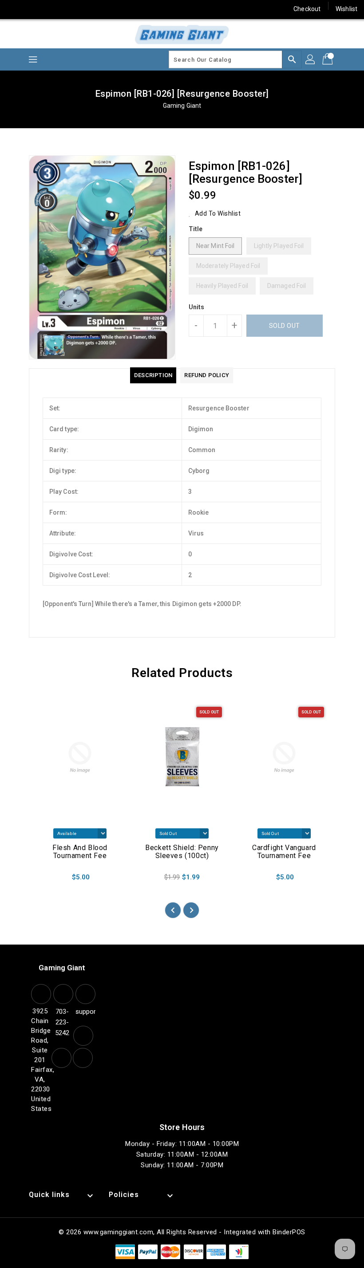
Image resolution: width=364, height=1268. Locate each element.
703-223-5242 (62, 1022)
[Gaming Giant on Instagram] (64, 9)
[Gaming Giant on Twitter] (31, 9)
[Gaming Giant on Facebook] (14, 9)
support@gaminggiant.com (84, 1012)
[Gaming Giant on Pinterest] (48, 9)
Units (197, 307)
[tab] (153, 375)
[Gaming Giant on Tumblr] (81, 9)
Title (196, 228)
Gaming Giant (182, 105)
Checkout (306, 8)
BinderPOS (289, 1232)
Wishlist (346, 8)
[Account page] (311, 59)
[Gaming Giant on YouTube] (99, 9)
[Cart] (328, 59)
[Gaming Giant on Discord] (116, 9)
